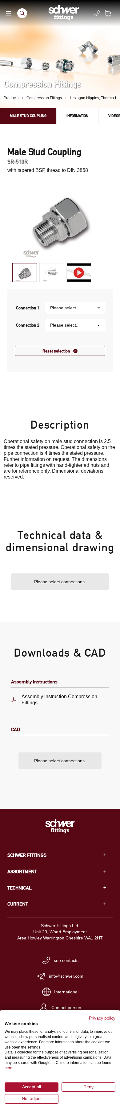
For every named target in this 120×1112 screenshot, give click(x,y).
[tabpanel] (60, 219)
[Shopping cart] (111, 13)
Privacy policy (102, 1018)
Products (11, 98)
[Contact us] (96, 13)
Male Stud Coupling (28, 115)
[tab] (24, 272)
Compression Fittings (44, 98)
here (8, 1068)
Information (77, 115)
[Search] (22, 13)
